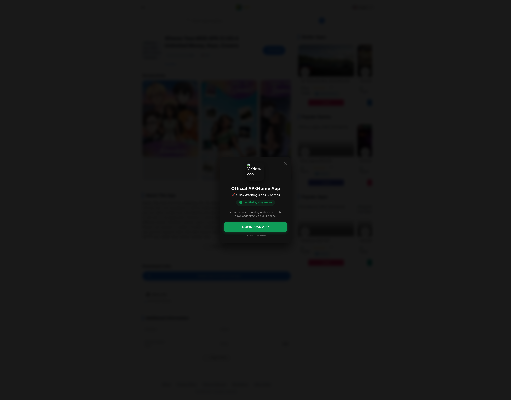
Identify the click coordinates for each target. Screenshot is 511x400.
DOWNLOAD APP (255, 227)
